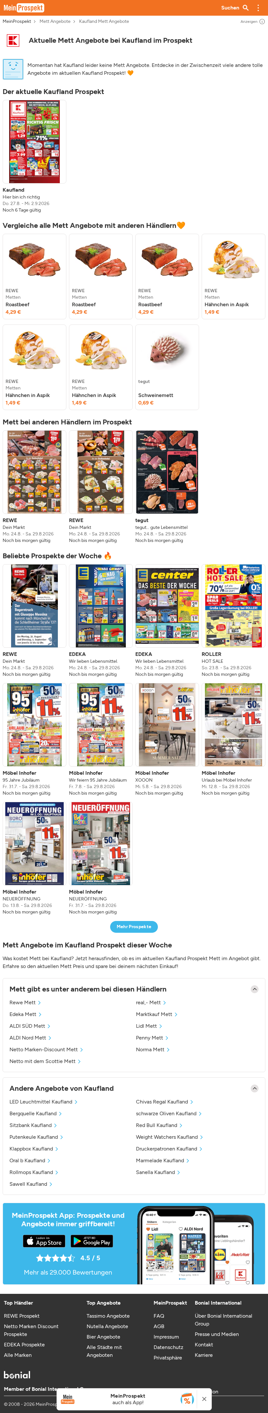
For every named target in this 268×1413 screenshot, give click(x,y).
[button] (258, 8)
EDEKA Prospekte (24, 1345)
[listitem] (34, 157)
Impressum (166, 1337)
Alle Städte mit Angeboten (104, 1351)
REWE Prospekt (22, 1316)
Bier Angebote (103, 1337)
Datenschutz (168, 1347)
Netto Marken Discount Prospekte (31, 1330)
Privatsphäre (168, 1358)
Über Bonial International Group (223, 1320)
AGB (159, 1326)
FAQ (159, 1316)
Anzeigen (249, 21)
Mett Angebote (55, 21)
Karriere (204, 1355)
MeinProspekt (17, 21)
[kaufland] (13, 40)
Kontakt (204, 1345)
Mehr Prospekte (134, 926)
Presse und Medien (217, 1334)
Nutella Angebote (107, 1326)
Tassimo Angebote (108, 1316)
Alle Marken (18, 1355)
